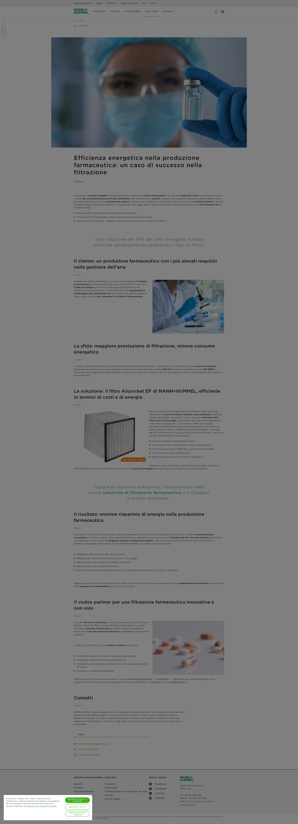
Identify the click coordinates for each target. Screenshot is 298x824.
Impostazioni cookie (77, 814)
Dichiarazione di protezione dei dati (40, 806)
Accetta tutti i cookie (77, 800)
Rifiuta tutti (77, 807)
